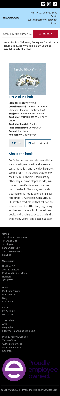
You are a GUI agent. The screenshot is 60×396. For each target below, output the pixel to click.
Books (14, 42)
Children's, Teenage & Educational (38, 42)
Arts (4, 324)
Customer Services (12, 344)
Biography (7, 327)
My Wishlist (8, 315)
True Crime (8, 320)
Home (6, 42)
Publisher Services (12, 291)
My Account (8, 311)
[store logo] (11, 18)
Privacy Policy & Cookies (15, 337)
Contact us (8, 302)
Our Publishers (10, 295)
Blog (4, 298)
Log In (5, 308)
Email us (6, 255)
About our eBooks (11, 347)
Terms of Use (9, 340)
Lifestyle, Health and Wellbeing (18, 331)
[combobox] (17, 34)
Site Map (7, 351)
